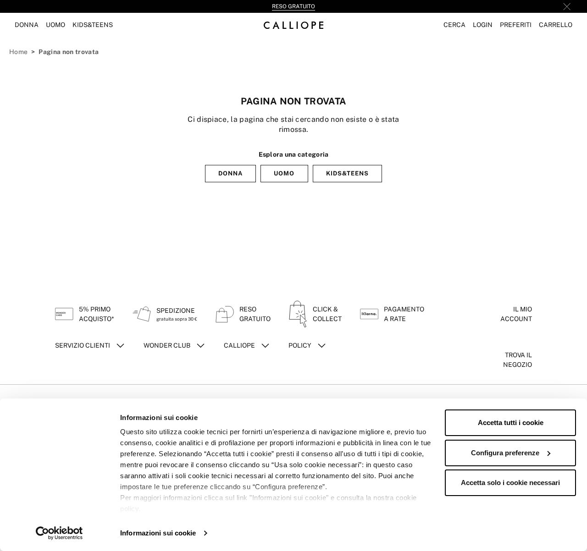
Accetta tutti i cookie (510, 422)
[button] (454, 25)
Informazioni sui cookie (158, 533)
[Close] (566, 6)
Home (18, 51)
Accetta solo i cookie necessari (510, 482)
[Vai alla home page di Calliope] (293, 25)
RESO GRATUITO (293, 6)
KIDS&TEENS (347, 173)
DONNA (230, 173)
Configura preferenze (505, 453)
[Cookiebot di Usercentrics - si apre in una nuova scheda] (59, 533)
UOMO (284, 173)
